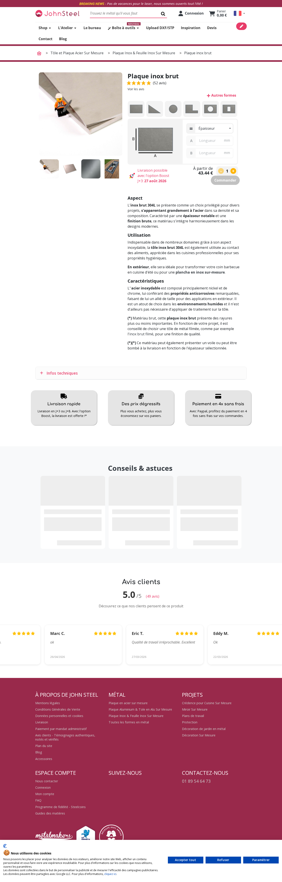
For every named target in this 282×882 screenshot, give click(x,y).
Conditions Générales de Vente (57, 709)
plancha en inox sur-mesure (200, 272)
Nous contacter (46, 781)
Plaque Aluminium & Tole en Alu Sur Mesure (140, 709)
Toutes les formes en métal (129, 722)
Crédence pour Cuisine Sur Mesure (207, 703)
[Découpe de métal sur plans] (57, 13)
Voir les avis (136, 89)
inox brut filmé (141, 334)
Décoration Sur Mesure (198, 735)
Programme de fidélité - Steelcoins (60, 807)
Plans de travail (193, 716)
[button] (239, 13)
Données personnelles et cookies (59, 716)
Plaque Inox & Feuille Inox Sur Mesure (136, 716)
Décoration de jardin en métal (204, 729)
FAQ (38, 800)
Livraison (41, 722)
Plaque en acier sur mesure (128, 703)
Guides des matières (50, 813)
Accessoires (43, 759)
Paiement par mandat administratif (61, 729)
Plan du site (43, 746)
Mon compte (44, 794)
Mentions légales (47, 703)
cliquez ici (110, 874)
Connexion (43, 787)
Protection (189, 722)
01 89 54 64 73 (196, 781)
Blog (38, 752)
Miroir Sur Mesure (195, 709)
